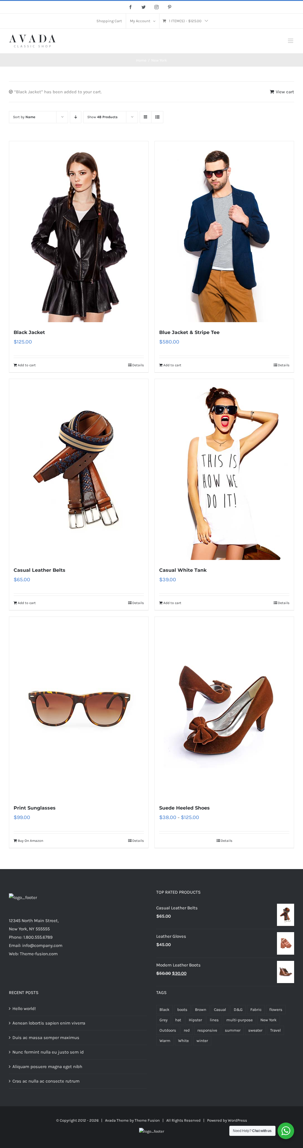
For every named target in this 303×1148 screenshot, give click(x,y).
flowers (275, 1009)
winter (202, 1040)
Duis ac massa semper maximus (45, 1037)
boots (182, 1009)
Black (164, 1009)
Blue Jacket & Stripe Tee (189, 332)
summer (233, 1030)
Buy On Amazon (30, 841)
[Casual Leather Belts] (78, 469)
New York (268, 1020)
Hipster (195, 1020)
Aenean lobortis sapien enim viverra (48, 1023)
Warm (164, 1040)
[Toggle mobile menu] (291, 41)
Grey (163, 1020)
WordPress (237, 1120)
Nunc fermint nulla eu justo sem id (48, 1052)
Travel (275, 1030)
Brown (200, 1009)
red (187, 1030)
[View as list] (157, 117)
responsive (207, 1030)
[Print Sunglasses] (78, 707)
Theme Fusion (147, 1120)
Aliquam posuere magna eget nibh (47, 1066)
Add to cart (27, 365)
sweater (255, 1030)
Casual (220, 1009)
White (183, 1040)
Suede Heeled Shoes (184, 808)
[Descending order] (75, 117)
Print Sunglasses (35, 808)
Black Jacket (29, 332)
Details (138, 365)
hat (178, 1020)
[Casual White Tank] (224, 469)
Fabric (256, 1009)
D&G (238, 1009)
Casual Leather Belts (39, 570)
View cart (285, 91)
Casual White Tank (183, 570)
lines (214, 1020)
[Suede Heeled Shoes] (224, 707)
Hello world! (24, 1008)
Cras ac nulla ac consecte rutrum (46, 1081)
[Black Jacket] (78, 231)
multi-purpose (239, 1020)
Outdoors (167, 1030)
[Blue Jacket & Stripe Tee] (224, 231)
